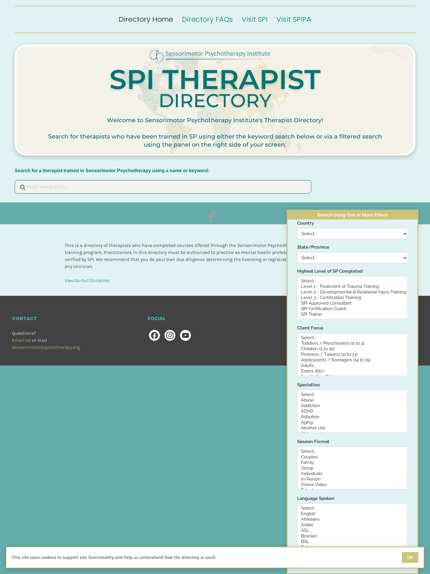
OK (410, 557)
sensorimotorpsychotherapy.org (46, 347)
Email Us (21, 340)
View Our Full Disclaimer (87, 280)
